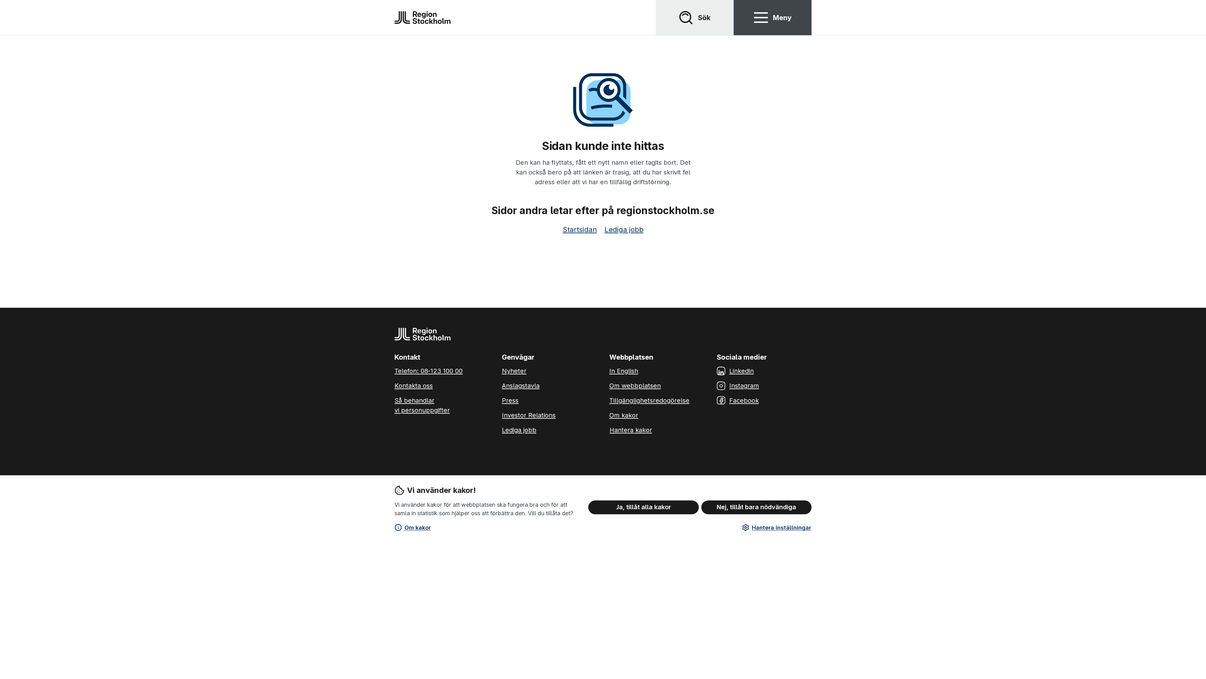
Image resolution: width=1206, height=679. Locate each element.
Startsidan (580, 229)
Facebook (744, 400)
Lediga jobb (624, 229)
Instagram (744, 385)
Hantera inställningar (781, 527)
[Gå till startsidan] (422, 17)
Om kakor (418, 527)
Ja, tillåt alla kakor (643, 507)
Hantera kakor (631, 430)
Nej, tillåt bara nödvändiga (756, 507)
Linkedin (741, 371)
